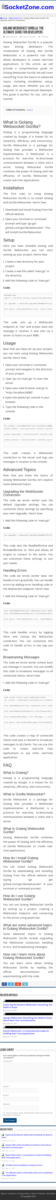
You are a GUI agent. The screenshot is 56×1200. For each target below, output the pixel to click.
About (3, 1193)
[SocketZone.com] (28, 6)
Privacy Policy (23, 1193)
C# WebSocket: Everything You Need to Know (23, 1165)
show (29, 110)
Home (4, 18)
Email (6, 1095)
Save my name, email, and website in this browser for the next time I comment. (28, 1114)
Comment (8, 1061)
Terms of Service (38, 1193)
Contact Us (12, 1193)
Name (6, 1086)
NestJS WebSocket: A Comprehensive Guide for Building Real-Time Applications (26, 1032)
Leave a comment (29, 37)
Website (6, 1104)
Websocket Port (15, 18)
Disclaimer (51, 1193)
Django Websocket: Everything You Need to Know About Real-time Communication (27, 1019)
